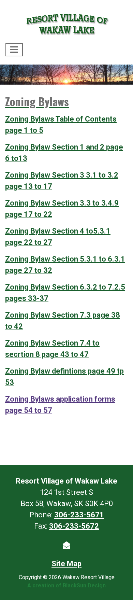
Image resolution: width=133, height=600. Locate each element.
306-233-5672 (74, 526)
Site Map (66, 563)
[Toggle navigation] (14, 49)
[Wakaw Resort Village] (66, 23)
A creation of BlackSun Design (66, 585)
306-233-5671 (79, 515)
